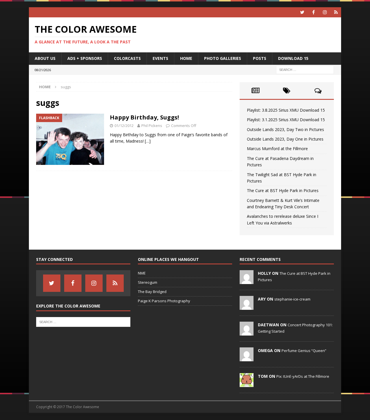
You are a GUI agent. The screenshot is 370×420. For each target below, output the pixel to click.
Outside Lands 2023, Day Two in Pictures (285, 129)
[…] (148, 141)
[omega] (247, 358)
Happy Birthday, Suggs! (144, 117)
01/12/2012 (124, 125)
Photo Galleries (222, 58)
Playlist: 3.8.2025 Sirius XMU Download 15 (286, 110)
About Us (45, 58)
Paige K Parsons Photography (164, 300)
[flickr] (336, 12)
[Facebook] (313, 12)
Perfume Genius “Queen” (304, 350)
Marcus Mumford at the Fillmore (277, 148)
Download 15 (293, 58)
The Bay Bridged (152, 291)
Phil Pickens (151, 125)
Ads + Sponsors (84, 58)
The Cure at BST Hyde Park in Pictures (283, 190)
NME (142, 273)
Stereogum (147, 282)
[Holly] (247, 281)
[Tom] (247, 384)
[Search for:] (305, 69)
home (186, 58)
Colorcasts (127, 58)
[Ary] (247, 307)
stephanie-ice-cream (292, 299)
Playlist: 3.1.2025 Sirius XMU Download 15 (286, 119)
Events (160, 58)
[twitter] (302, 12)
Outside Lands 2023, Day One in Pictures (285, 139)
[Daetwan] (247, 332)
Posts (259, 58)
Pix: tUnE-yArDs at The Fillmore (302, 376)
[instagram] (325, 12)
